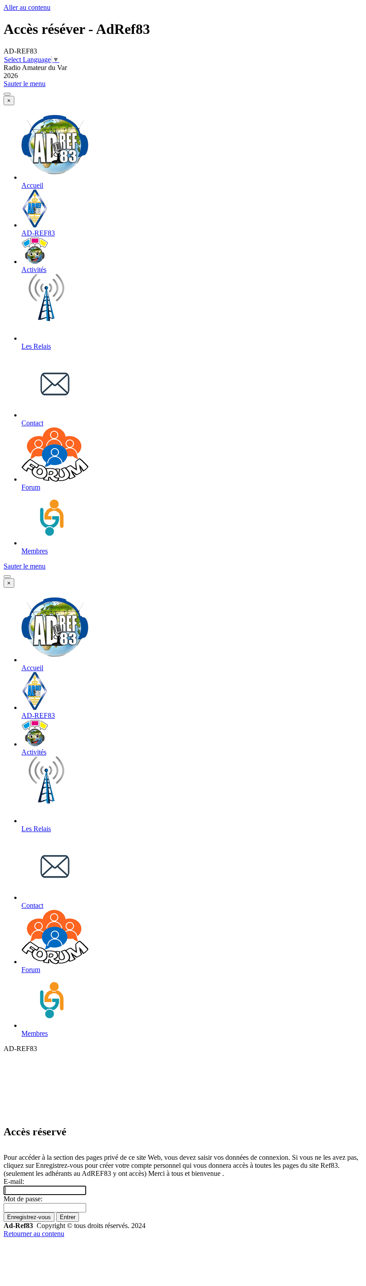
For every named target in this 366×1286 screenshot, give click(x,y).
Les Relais (36, 346)
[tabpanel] (183, 1226)
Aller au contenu (27, 7)
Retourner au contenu (34, 1233)
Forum (30, 487)
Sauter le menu (25, 83)
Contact (32, 423)
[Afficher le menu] (7, 94)
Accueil (32, 185)
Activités (33, 269)
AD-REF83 (38, 233)
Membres (34, 551)
